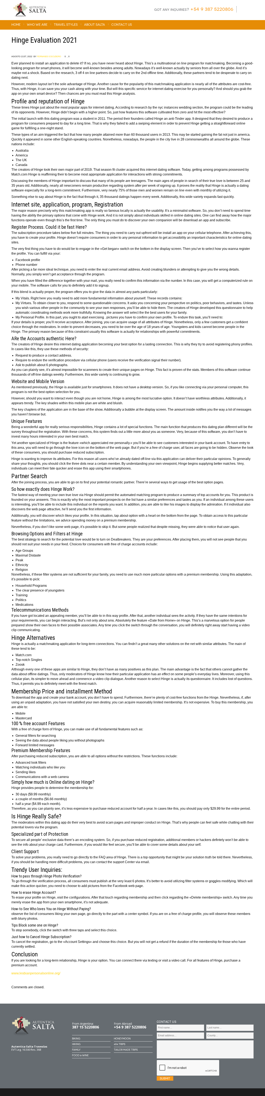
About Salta (94, 25)
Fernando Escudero (49, 56)
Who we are (37, 25)
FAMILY (76, 1050)
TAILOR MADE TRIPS (126, 1050)
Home (15, 25)
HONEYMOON (122, 1038)
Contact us (121, 25)
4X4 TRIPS (119, 1044)
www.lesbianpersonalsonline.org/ (35, 973)
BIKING (76, 1038)
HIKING (76, 1044)
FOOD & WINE (80, 1055)
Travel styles (66, 25)
